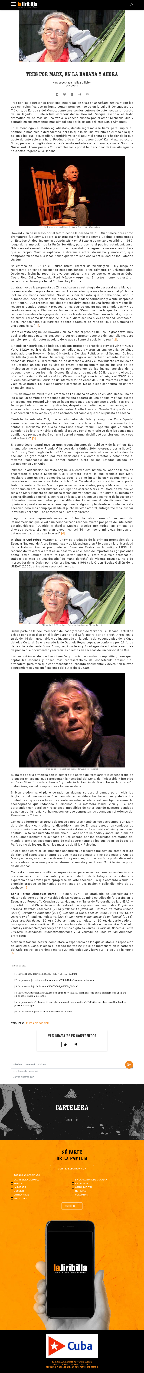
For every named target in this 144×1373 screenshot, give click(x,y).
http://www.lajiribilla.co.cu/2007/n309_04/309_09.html (48, 986)
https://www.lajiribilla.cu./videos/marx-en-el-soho (45, 1011)
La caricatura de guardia (91, 1179)
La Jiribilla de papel (26, 1179)
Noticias (80, 1191)
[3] (34, 438)
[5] (27, 887)
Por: (56, 82)
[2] (115, 339)
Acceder (72, 1120)
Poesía (18, 1183)
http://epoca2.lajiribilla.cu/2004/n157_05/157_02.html (47, 974)
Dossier (19, 1191)
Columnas (81, 1194)
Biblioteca (20, 1198)
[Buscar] (131, 4)
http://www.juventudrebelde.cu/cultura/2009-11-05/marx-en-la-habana (56, 980)
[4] (63, 533)
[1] (37, 325)
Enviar (129, 1065)
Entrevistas (22, 1194)
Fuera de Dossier (37, 1023)
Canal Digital (84, 1187)
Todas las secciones (27, 1175)
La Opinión (81, 1183)
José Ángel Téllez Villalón (75, 82)
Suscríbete (72, 1206)
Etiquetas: (18, 1023)
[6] (13, 953)
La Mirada (20, 1187)
